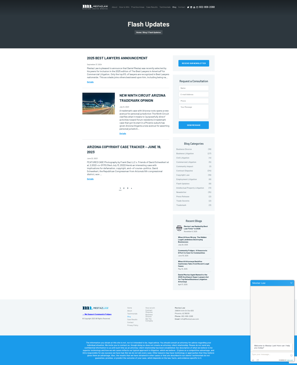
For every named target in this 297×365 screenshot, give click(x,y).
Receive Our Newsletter (194, 63)
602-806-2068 (207, 6)
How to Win (124, 7)
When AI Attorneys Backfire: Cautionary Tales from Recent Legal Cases (193, 263)
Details (90, 82)
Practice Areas (137, 7)
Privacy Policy (132, 325)
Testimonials (165, 7)
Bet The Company (149, 320)
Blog (174, 7)
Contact (181, 7)
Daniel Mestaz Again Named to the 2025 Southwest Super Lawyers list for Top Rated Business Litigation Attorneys (193, 278)
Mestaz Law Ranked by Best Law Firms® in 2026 (196, 227)
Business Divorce (149, 315)
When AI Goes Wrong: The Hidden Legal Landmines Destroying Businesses (192, 239)
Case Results (152, 7)
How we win (150, 308)
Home (138, 32)
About (114, 7)
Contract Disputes (149, 311)
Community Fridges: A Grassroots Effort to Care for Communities (192, 251)
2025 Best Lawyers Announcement (117, 58)
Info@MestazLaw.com (190, 319)
